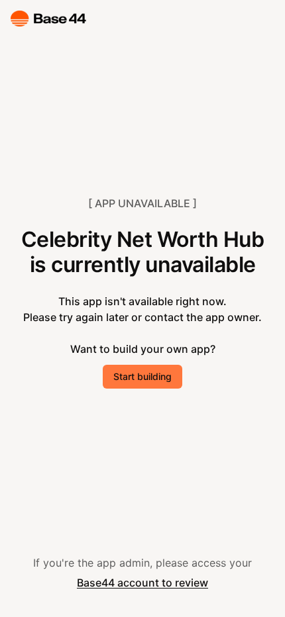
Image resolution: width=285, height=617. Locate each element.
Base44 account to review (142, 582)
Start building (142, 376)
